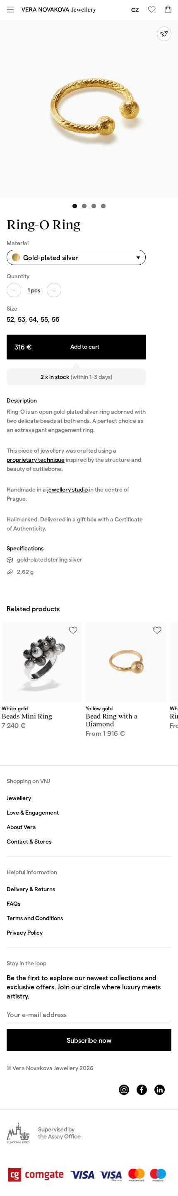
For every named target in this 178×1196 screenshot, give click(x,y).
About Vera (21, 826)
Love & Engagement (33, 812)
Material (18, 242)
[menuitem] (135, 10)
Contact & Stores (29, 841)
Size (12, 308)
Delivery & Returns (31, 888)
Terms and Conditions (35, 917)
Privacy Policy (25, 932)
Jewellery (19, 797)
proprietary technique (36, 459)
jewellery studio (67, 489)
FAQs (13, 903)
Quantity (18, 276)
